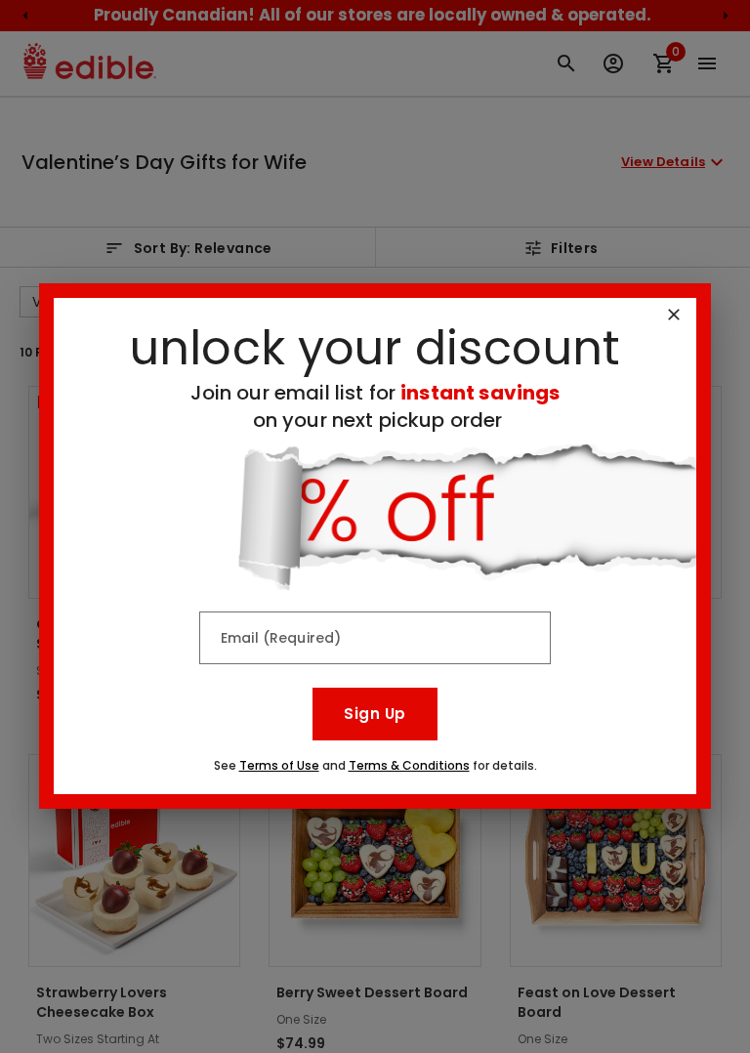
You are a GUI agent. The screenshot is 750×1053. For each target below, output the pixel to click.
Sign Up (374, 713)
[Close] (674, 314)
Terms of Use (279, 765)
